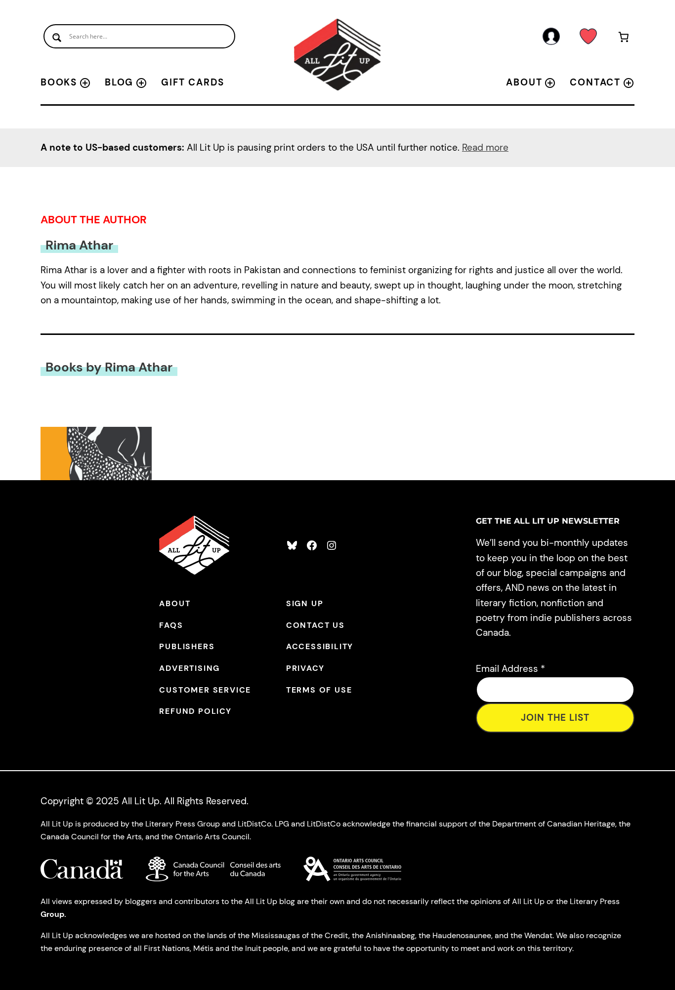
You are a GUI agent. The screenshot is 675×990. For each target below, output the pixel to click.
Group (52, 914)
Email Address (510, 668)
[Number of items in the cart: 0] (624, 39)
